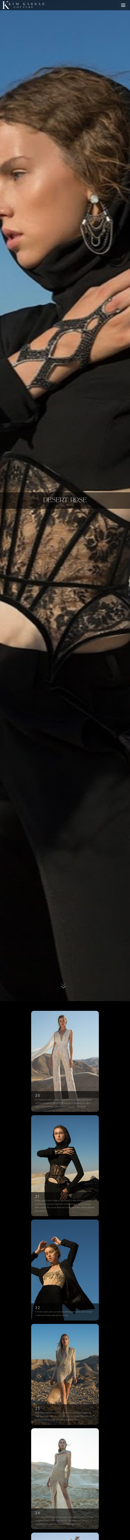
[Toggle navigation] (123, 5)
